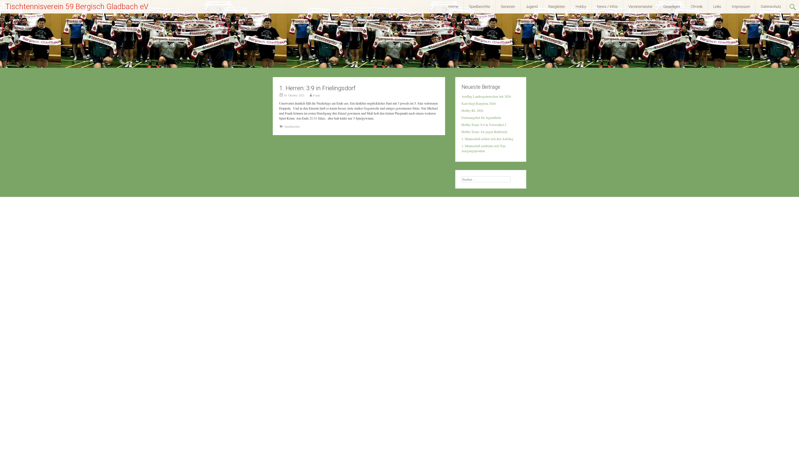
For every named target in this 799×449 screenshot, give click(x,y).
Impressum (741, 6)
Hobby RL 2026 (472, 110)
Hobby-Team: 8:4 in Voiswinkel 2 (484, 124)
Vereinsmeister (640, 6)
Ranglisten (556, 6)
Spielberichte (479, 6)
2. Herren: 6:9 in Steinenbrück (423, 146)
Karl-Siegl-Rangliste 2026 (479, 103)
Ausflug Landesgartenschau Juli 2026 (486, 96)
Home (453, 6)
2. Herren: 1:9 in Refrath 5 (292, 146)
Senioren (508, 6)
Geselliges (671, 6)
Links (717, 6)
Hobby (581, 6)
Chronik (696, 6)
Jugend (532, 6)
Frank (316, 95)
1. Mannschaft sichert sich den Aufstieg (487, 139)
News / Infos (607, 6)
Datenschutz (771, 6)
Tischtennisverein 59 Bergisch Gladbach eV (76, 6)
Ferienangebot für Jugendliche (481, 117)
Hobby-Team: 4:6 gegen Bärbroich (484, 132)
